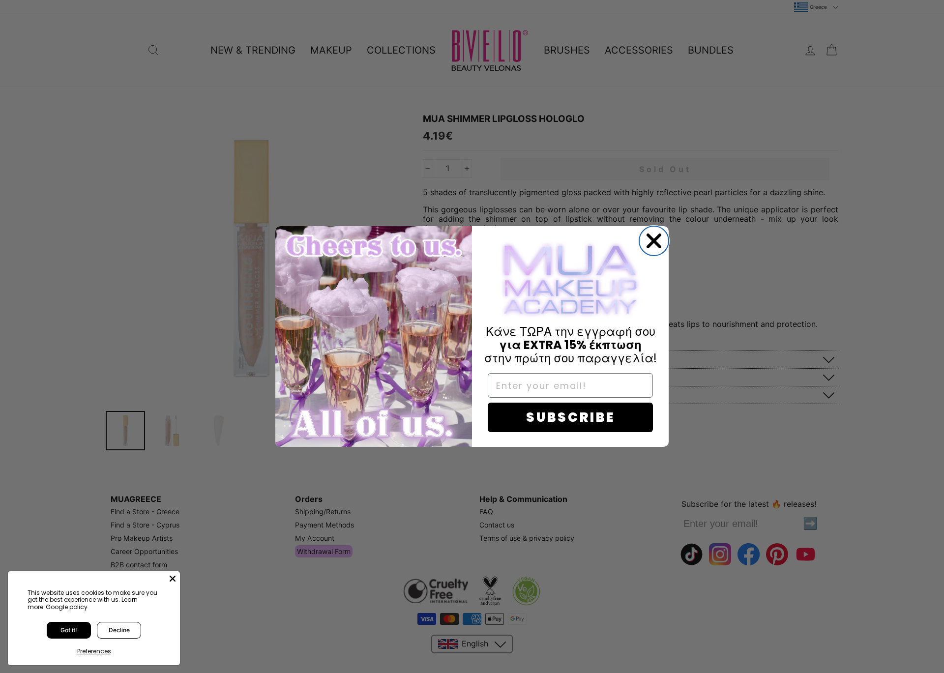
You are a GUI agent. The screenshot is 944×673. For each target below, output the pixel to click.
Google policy (67, 607)
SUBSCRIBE (570, 417)
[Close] (172, 579)
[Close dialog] (654, 241)
